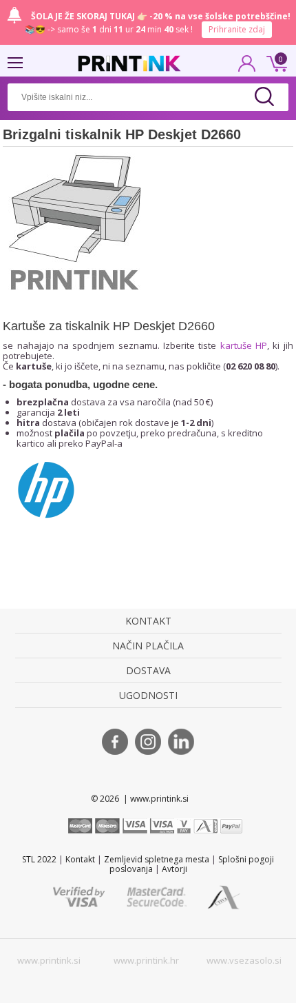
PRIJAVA (247, 67)
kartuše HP (243, 345)
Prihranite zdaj (237, 29)
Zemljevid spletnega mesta (156, 859)
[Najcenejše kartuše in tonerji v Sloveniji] (129, 63)
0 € (274, 62)
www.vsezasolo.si (244, 960)
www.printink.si (49, 960)
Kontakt (80, 859)
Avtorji (174, 869)
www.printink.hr (146, 960)
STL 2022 (39, 859)
